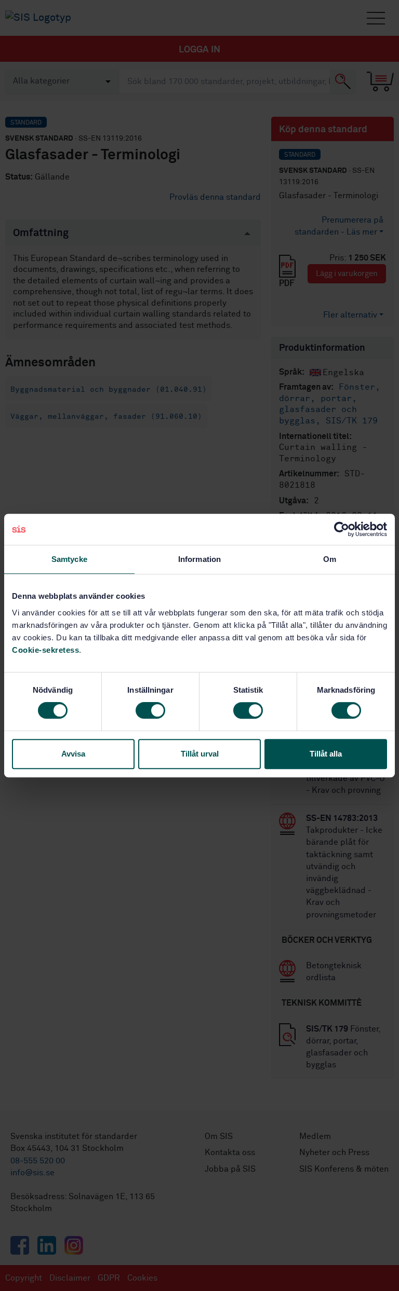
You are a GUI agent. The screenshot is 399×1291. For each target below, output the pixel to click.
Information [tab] (199, 559)
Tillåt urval (200, 753)
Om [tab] (329, 559)
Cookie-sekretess (45, 649)
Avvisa (73, 753)
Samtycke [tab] (69, 559)
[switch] (150, 710)
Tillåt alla (326, 753)
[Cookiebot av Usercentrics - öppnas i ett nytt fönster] (341, 529)
